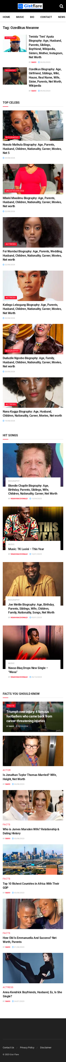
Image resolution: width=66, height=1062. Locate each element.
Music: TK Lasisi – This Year (26, 549)
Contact (46, 16)
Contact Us (8, 1047)
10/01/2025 (36, 554)
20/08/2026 (9, 318)
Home (6, 16)
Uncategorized (15, 191)
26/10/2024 (36, 677)
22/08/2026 (9, 211)
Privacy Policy (27, 1047)
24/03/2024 (22, 726)
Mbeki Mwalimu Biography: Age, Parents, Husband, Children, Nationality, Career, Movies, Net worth (32, 202)
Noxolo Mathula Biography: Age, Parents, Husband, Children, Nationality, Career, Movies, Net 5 (32, 149)
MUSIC (20, 16)
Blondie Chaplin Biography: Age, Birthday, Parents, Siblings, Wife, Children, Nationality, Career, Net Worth (32, 489)
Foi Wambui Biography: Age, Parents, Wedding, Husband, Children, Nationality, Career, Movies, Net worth (32, 255)
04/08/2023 (19, 784)
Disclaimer (45, 1047)
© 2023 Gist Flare (11, 1054)
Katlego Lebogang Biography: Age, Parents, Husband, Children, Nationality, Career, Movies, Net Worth (32, 309)
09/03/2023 (45, 91)
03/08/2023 (19, 838)
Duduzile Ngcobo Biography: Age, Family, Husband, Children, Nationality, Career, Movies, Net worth (32, 362)
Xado (33, 62)
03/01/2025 (36, 617)
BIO (32, 16)
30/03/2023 (45, 62)
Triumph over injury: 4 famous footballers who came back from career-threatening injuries (29, 716)
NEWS (61, 16)
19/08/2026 (9, 421)
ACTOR (7, 770)
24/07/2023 (19, 1001)
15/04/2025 (36, 499)
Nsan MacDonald (19, 499)
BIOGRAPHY (10, 38)
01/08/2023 (19, 947)
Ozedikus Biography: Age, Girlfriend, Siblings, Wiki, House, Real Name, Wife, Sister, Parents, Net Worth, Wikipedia (45, 77)
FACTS (11, 706)
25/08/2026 (9, 158)
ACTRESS (11, 244)
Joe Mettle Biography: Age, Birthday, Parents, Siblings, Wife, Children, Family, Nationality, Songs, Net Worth (31, 608)
